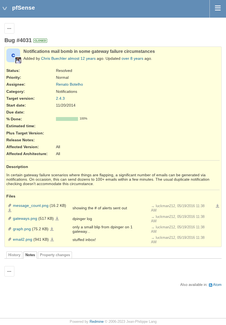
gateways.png (25, 218)
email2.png (22, 239)
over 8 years (132, 58)
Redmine (97, 322)
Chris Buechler (54, 58)
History (14, 255)
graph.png (22, 229)
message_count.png (31, 205)
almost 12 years (82, 58)
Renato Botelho (69, 84)
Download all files (217, 206)
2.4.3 (60, 98)
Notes (30, 255)
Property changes (55, 255)
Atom (217, 285)
